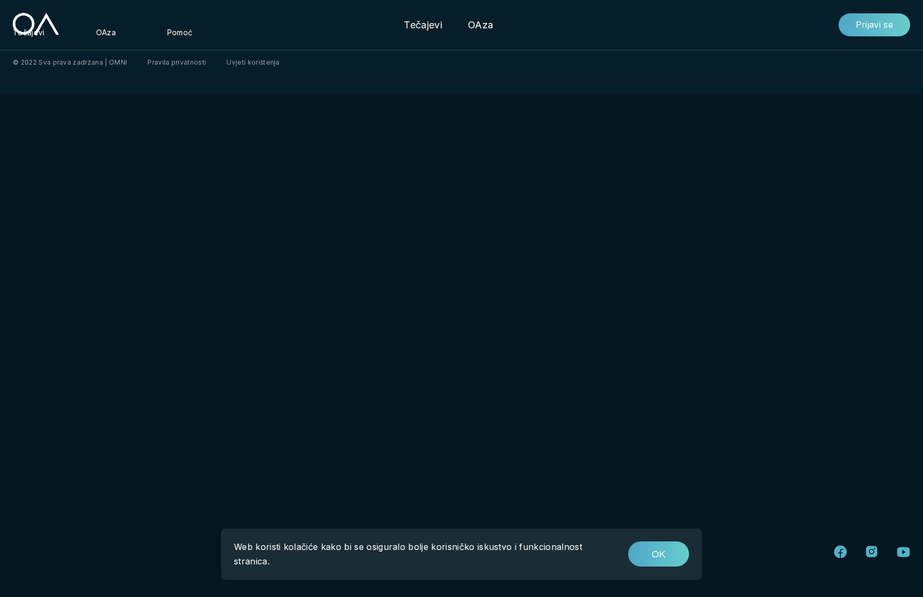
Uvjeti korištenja (252, 62)
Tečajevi (423, 24)
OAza (480, 24)
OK (659, 554)
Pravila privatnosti (176, 62)
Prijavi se (874, 24)
